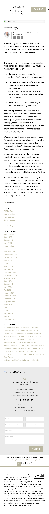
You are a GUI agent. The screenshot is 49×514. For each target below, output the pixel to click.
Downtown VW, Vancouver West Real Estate (22, 333)
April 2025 (8, 263)
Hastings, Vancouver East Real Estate (19, 339)
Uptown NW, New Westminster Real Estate (21, 360)
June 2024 (8, 284)
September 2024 (11, 275)
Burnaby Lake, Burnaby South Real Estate (21, 327)
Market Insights (10, 214)
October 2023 (10, 296)
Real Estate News (11, 223)
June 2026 (8, 240)
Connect (38, 9)
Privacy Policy (11, 460)
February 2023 (10, 313)
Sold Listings (9, 226)
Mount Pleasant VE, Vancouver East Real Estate (24, 345)
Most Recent (9, 234)
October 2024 (10, 272)
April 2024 (8, 290)
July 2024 (8, 281)
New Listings (9, 217)
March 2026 (9, 246)
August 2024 (9, 278)
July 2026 (8, 237)
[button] (38, 9)
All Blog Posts (9, 211)
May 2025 (8, 260)
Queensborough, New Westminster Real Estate (23, 348)
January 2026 (9, 252)
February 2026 (10, 249)
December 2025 (10, 255)
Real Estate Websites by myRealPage (29, 460)
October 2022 (10, 319)
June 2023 (8, 304)
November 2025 (10, 257)
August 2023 (9, 302)
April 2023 (8, 310)
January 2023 (9, 316)
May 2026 (8, 243)
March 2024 (9, 293)
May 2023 (8, 307)
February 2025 (10, 269)
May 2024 (8, 287)
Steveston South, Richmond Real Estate (20, 351)
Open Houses (9, 220)
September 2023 (11, 299)
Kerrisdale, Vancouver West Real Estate (20, 342)
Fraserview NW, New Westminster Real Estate (22, 336)
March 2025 (9, 266)
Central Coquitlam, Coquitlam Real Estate (21, 330)
